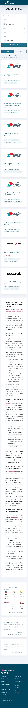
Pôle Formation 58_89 (6, 596)
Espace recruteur (19, 681)
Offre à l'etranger (11, 40)
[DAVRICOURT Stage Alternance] (14, 244)
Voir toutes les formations (15, 612)
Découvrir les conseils (16, 652)
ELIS (5, 77)
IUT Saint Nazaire (21, 595)
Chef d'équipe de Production (11, 622)
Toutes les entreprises (20, 679)
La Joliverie (14, 595)
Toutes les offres (5, 679)
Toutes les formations (6, 700)
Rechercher (15, 44)
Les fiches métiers (5, 689)
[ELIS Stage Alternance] (14, 65)
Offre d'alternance (5, 684)
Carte (20, 51)
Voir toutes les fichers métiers (14, 634)
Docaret (6, 283)
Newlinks (17, 687)
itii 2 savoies (6, 606)
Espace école (4, 703)
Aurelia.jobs (18, 690)
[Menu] (25, 2)
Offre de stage (4, 681)
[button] (17, 3)
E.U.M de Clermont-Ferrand (14, 606)
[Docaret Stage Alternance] (14, 273)
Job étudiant (4, 687)
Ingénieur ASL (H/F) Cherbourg (12, 282)
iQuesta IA (18, 693)
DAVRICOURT (7, 256)
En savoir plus (18, 632)
